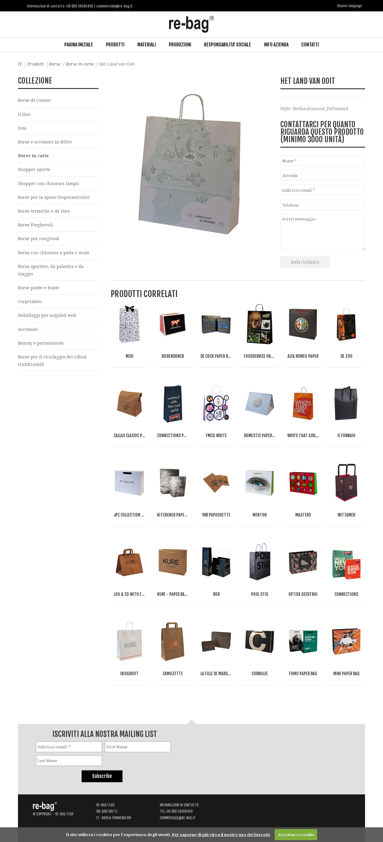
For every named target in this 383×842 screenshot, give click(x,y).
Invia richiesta (305, 262)
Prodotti (115, 45)
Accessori (28, 329)
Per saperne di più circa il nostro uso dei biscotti (221, 834)
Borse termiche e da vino (44, 211)
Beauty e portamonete (41, 343)
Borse (54, 64)
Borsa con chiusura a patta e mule (53, 252)
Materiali (146, 45)
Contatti (310, 45)
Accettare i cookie (296, 834)
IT (20, 64)
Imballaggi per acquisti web (47, 315)
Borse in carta (80, 64)
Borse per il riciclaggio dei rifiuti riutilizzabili (52, 360)
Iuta (22, 128)
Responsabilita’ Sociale (227, 45)
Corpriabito (30, 301)
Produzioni (180, 45)
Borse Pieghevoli (35, 225)
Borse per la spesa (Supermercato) (53, 197)
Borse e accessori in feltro (45, 142)
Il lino (24, 114)
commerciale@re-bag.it (178, 818)
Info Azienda (276, 45)
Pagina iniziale (78, 45)
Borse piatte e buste (38, 287)
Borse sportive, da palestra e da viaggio (50, 270)
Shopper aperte (34, 169)
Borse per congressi (38, 238)
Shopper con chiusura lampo (48, 183)
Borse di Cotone (34, 100)
